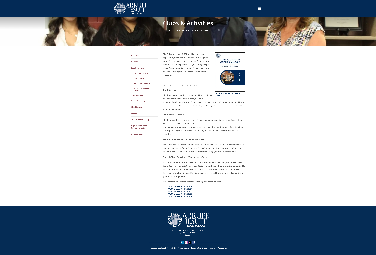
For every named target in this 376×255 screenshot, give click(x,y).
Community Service (139, 78)
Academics (135, 55)
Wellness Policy (138, 95)
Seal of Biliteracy (137, 134)
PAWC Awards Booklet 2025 (180, 187)
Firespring (222, 248)
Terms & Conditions (199, 248)
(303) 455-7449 (185, 233)
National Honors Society (140, 119)
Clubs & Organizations (140, 73)
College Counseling (138, 101)
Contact (188, 235)
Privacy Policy (183, 248)
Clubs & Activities (137, 68)
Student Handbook (138, 113)
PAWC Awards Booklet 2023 (180, 189)
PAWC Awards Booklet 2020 (180, 196)
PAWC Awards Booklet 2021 (180, 194)
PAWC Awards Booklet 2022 (180, 191)
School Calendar (137, 107)
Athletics (134, 62)
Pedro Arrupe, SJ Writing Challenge (141, 89)
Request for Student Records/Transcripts (139, 127)
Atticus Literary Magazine (141, 83)
